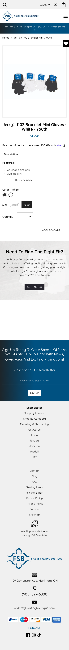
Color (10, 189)
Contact (34, 470)
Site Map (34, 514)
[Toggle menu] (65, 16)
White (11, 195)
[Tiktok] (39, 635)
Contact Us (34, 287)
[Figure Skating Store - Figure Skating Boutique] (20, 16)
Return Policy (34, 498)
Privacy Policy (34, 503)
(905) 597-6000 (34, 594)
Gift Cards (34, 429)
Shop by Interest (34, 413)
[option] (34, 81)
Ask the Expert (34, 492)
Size (4, 204)
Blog (34, 476)
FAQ (34, 481)
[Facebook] (28, 635)
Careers (34, 509)
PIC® (34, 457)
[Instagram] (34, 635)
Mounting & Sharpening (34, 424)
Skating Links (34, 487)
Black (4, 195)
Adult (15, 204)
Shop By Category (34, 418)
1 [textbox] (19, 216)
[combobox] (25, 216)
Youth (26, 204)
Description (11, 154)
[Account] (55, 3)
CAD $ (43, 4)
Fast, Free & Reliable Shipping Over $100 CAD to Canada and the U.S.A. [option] (34, 28)
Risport (34, 440)
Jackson (34, 446)
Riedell (34, 451)
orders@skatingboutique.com (34, 608)
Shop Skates (34, 407)
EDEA (34, 435)
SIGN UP (34, 393)
